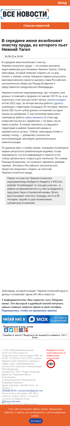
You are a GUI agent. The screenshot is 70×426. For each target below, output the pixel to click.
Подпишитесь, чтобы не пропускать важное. (29, 310)
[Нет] (65, 415)
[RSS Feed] (4, 3)
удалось (58, 103)
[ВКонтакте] (6, 330)
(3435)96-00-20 (9, 390)
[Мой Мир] (21, 330)
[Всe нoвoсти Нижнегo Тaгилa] (25, 21)
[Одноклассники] (16, 330)
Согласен (36, 421)
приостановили (34, 117)
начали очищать (56, 99)
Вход (62, 3)
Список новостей (36, 25)
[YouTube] (9, 3)
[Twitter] (11, 330)
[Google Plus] (26, 330)
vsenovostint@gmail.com (30, 390)
